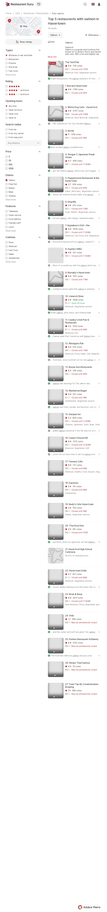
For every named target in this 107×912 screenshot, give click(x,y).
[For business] (38, 4)
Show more (11, 75)
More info (52, 57)
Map (25, 26)
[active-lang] (93, 4)
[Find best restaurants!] (19, 4)
